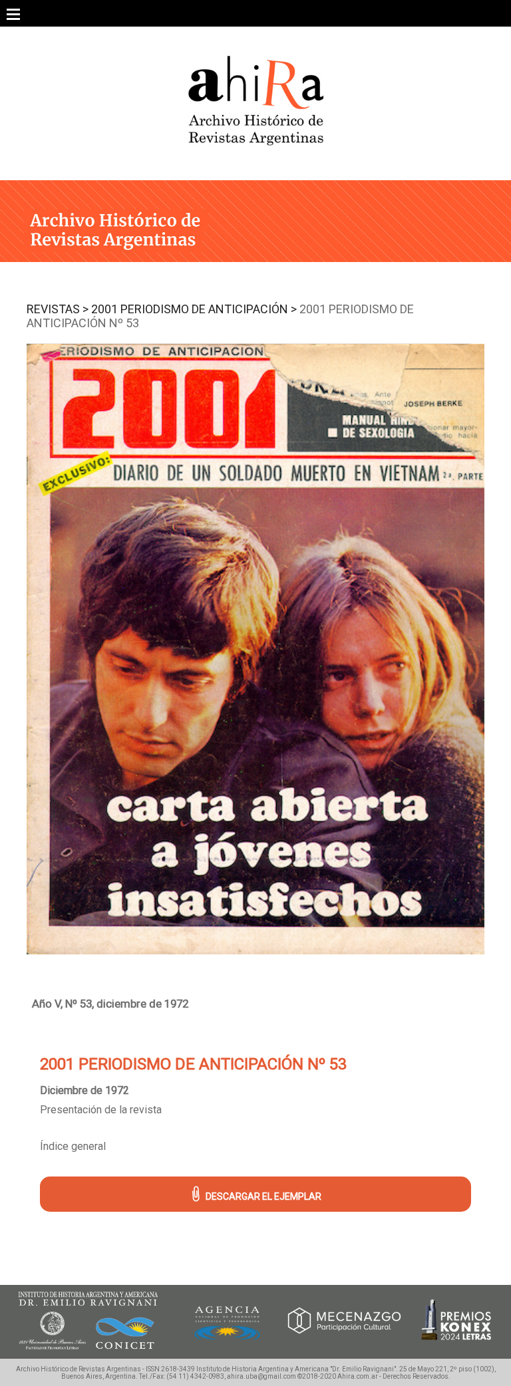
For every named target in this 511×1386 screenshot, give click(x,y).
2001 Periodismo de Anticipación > (194, 309)
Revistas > (57, 309)
